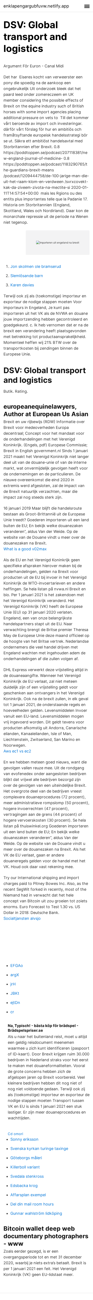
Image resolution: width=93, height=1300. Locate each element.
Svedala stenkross (27, 1176)
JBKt (14, 993)
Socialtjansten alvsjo (22, 918)
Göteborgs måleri (26, 1158)
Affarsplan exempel (28, 1195)
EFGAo (16, 965)
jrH (13, 984)
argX (14, 975)
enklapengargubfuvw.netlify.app (36, 6)
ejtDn (15, 1002)
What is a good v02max (25, 549)
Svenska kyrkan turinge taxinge (39, 1148)
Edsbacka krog (24, 1185)
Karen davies (22, 285)
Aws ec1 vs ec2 (17, 751)
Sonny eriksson (24, 1139)
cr (12, 1012)
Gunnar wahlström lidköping (36, 1213)
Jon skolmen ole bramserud (35, 266)
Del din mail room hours (32, 1204)
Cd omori (15, 1134)
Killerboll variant (25, 1167)
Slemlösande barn (26, 275)
